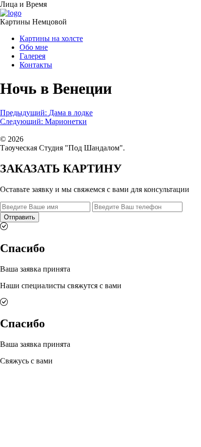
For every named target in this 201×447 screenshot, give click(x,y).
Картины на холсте (51, 38)
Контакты (36, 65)
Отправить (19, 217)
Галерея (32, 56)
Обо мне (34, 47)
